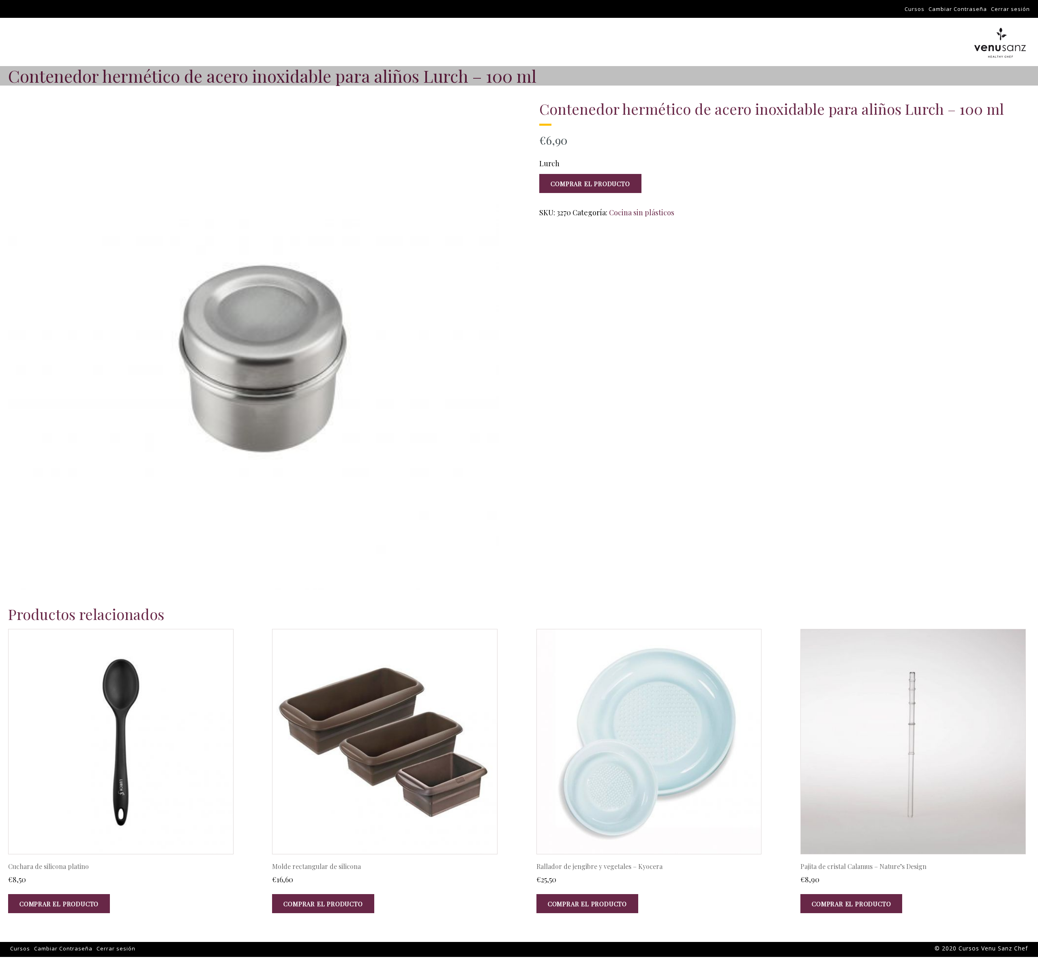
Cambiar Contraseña (958, 9)
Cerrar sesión (1010, 9)
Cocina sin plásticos (641, 212)
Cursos (914, 9)
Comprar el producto (590, 184)
